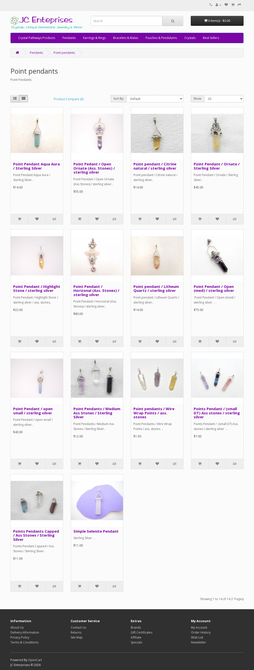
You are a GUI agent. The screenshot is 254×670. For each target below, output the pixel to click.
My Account (199, 627)
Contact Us (78, 627)
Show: (197, 98)
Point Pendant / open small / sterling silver (33, 410)
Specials (136, 642)
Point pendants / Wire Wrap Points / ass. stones (153, 412)
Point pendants (64, 53)
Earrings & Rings (94, 38)
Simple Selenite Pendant (96, 531)
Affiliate (136, 637)
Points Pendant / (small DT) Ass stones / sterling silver (217, 412)
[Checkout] (239, 5)
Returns (76, 632)
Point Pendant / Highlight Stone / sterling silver (36, 288)
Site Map (77, 637)
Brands (136, 627)
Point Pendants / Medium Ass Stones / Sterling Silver (96, 412)
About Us (17, 627)
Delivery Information (24, 632)
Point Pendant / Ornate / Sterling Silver (217, 166)
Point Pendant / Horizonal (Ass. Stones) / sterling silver (96, 290)
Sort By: (118, 98)
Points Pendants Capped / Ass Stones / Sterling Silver (36, 535)
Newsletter (198, 642)
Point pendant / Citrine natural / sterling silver (154, 166)
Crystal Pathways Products (36, 38)
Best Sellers (211, 38)
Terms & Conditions (24, 642)
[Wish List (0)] (226, 5)
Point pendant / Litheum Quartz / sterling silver (156, 288)
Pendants (69, 38)
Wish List (197, 637)
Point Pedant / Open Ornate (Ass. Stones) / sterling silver (94, 168)
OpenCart (35, 660)
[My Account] (218, 5)
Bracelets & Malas (125, 38)
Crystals (189, 38)
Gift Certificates (141, 632)
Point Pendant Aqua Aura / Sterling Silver (36, 166)
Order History (201, 632)
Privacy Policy (19, 637)
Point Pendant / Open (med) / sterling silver (214, 288)
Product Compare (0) (68, 99)
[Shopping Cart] (232, 5)
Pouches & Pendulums (161, 38)
